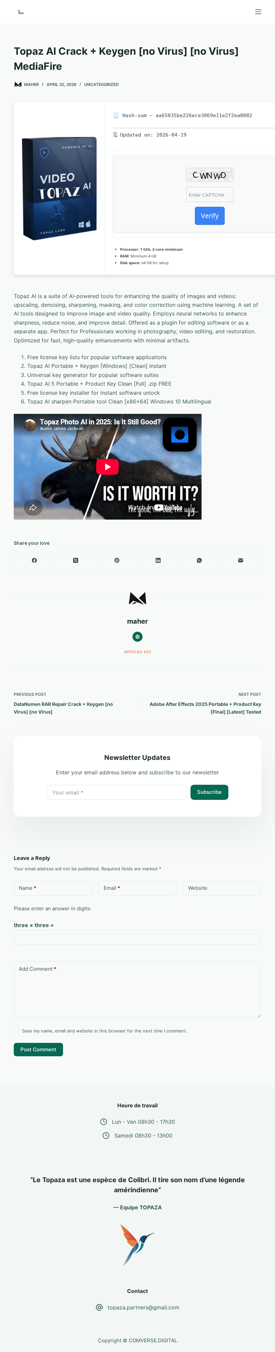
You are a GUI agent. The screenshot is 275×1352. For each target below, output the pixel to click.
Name (27, 888)
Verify (210, 215)
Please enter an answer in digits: (52, 908)
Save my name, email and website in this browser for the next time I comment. (104, 1030)
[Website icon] (137, 637)
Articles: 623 (137, 651)
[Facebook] (34, 560)
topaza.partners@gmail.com (143, 1307)
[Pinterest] (117, 560)
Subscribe (209, 792)
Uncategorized (101, 84)
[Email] (240, 560)
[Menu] (258, 12)
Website (197, 888)
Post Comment (38, 1049)
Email (112, 888)
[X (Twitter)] (76, 560)
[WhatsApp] (199, 560)
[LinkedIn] (158, 560)
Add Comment (37, 969)
